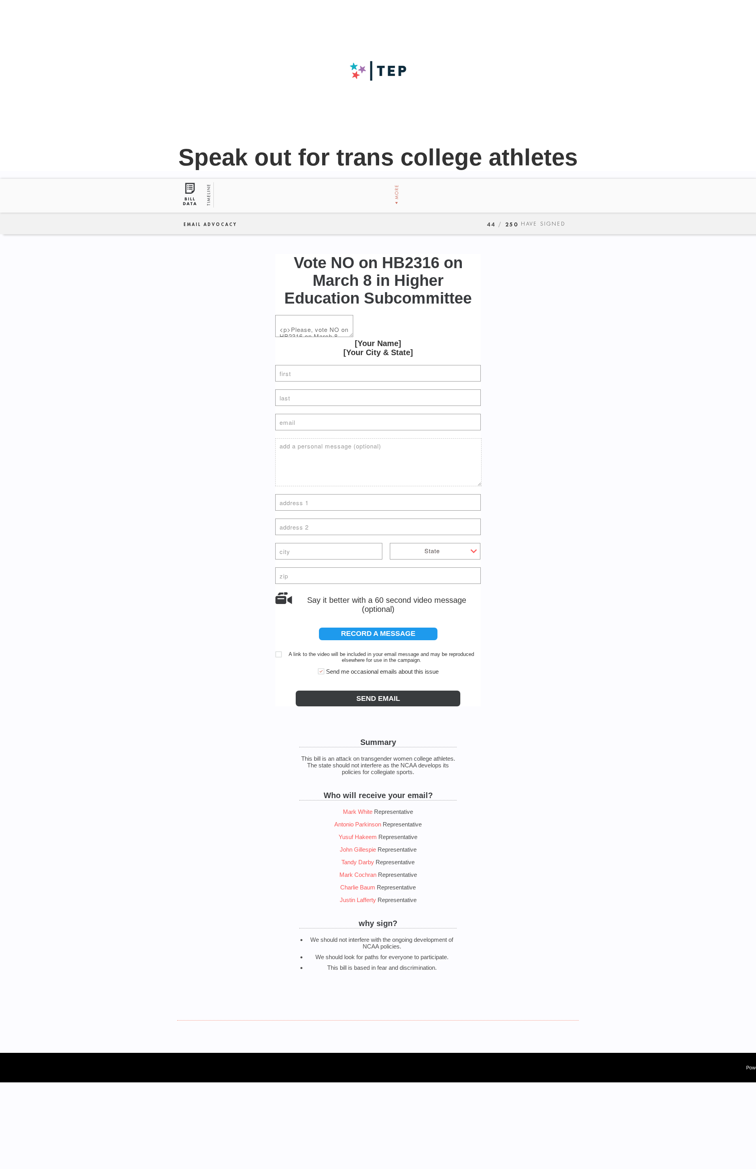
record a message (378, 633)
